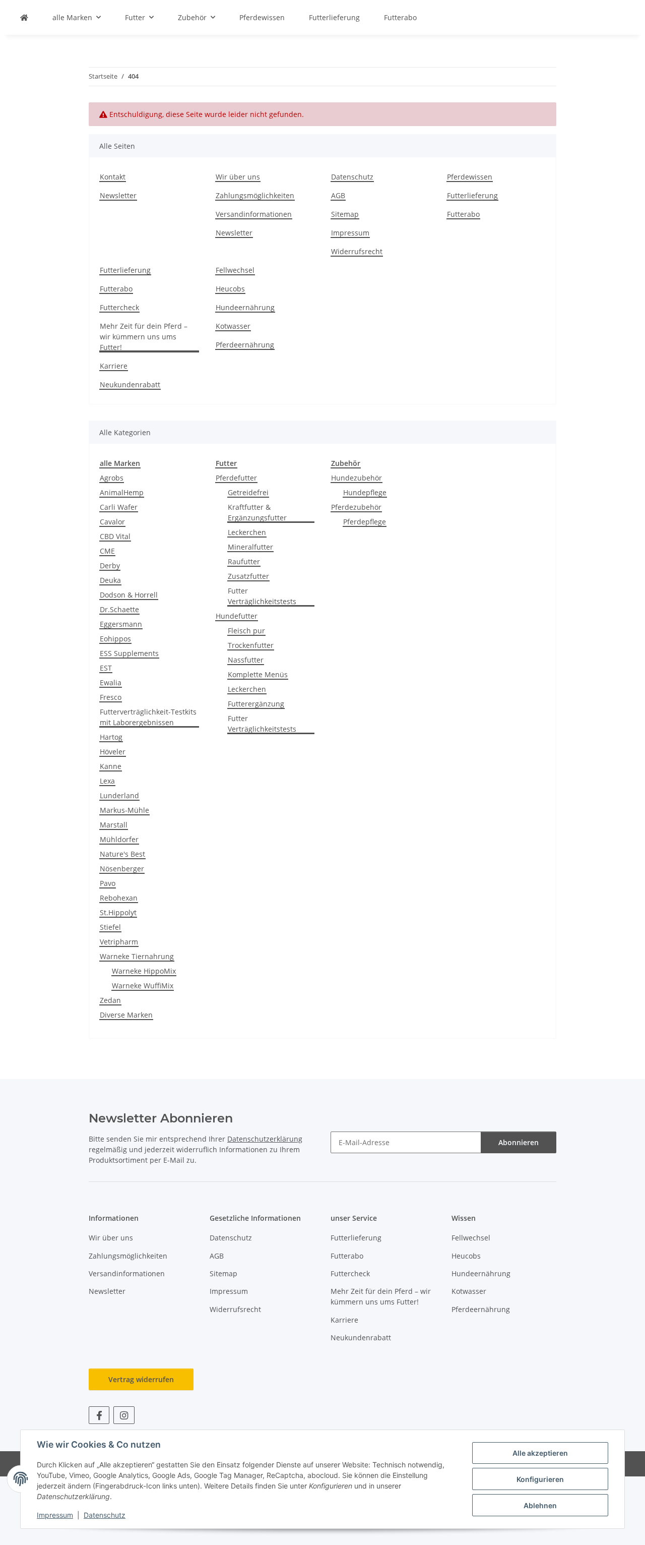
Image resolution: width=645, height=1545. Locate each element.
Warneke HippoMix (144, 971)
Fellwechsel (235, 270)
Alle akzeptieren (540, 1453)
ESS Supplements (129, 653)
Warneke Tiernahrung (137, 956)
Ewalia (110, 682)
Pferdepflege (364, 521)
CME (107, 551)
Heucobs (230, 288)
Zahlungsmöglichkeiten (255, 195)
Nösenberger (122, 868)
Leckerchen (247, 532)
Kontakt (112, 177)
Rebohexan (119, 898)
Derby (110, 565)
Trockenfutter (251, 645)
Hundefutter (236, 616)
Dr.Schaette (119, 609)
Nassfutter (246, 660)
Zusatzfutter (248, 576)
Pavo (107, 883)
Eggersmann (121, 624)
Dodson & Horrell (129, 595)
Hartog (111, 737)
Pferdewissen (262, 17)
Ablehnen (540, 1505)
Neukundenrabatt (130, 384)
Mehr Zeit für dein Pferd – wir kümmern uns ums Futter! (143, 336)
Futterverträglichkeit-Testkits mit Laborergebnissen (148, 717)
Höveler (112, 751)
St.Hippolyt (118, 912)
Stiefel (110, 927)
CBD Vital (115, 536)
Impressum (55, 1515)
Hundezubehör (356, 478)
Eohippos (115, 638)
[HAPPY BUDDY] (24, 17)
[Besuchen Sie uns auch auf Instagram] (123, 1415)
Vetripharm (119, 941)
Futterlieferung (334, 17)
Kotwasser (233, 326)
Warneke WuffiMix (142, 985)
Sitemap (345, 214)
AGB (338, 195)
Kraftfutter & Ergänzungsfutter (257, 512)
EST (106, 668)
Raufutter (244, 561)
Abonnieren (518, 1142)
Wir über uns (238, 177)
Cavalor (112, 521)
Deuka (110, 580)
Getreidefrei (248, 492)
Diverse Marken (126, 1015)
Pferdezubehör (356, 507)
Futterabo (400, 17)
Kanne (110, 766)
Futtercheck (119, 307)
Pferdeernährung (245, 344)
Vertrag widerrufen (141, 1379)
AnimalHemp (122, 492)
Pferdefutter (236, 478)
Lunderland (119, 795)
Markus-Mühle (124, 810)
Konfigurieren (540, 1479)
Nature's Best (122, 854)
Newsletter (118, 195)
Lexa (107, 781)
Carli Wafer (119, 507)
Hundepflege (364, 492)
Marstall (113, 824)
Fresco (110, 697)
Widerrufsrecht (356, 251)
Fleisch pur (246, 630)
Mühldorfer (119, 839)
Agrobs (111, 478)
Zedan (110, 1000)
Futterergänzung (256, 703)
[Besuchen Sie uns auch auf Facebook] (99, 1415)
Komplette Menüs (258, 674)
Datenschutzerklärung (264, 1139)
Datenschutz (104, 1515)
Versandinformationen (254, 214)
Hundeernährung (245, 307)
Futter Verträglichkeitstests (262, 596)
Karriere (113, 366)
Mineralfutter (250, 547)
